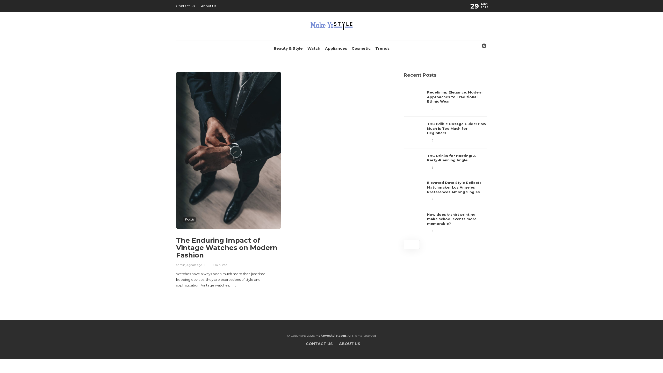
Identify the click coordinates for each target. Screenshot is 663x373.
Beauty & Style (288, 48)
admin (180, 265)
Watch (313, 48)
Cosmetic (361, 48)
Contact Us (185, 6)
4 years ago (194, 265)
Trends (382, 48)
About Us (208, 6)
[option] (445, 161)
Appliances (336, 48)
